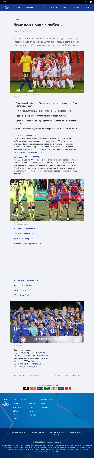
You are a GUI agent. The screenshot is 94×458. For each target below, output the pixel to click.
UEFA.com (44, 403)
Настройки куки (75, 433)
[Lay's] (54, 388)
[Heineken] (47, 388)
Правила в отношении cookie (56, 433)
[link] (17, 7)
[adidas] (26, 388)
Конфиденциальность (18, 433)
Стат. (15, 419)
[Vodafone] (68, 388)
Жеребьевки (17, 407)
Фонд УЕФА (44, 407)
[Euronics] (61, 388)
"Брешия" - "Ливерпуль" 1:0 (25, 238)
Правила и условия (37, 433)
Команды (32, 403)
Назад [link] (17, 19)
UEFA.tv (15, 411)
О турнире (32, 415)
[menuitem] (18, 7)
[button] (54, 7)
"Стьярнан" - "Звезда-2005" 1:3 (27, 157)
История (32, 411)
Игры (15, 415)
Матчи (15, 403)
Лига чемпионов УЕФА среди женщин (6, 7)
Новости (32, 407)
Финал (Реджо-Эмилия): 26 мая (27, 366)
